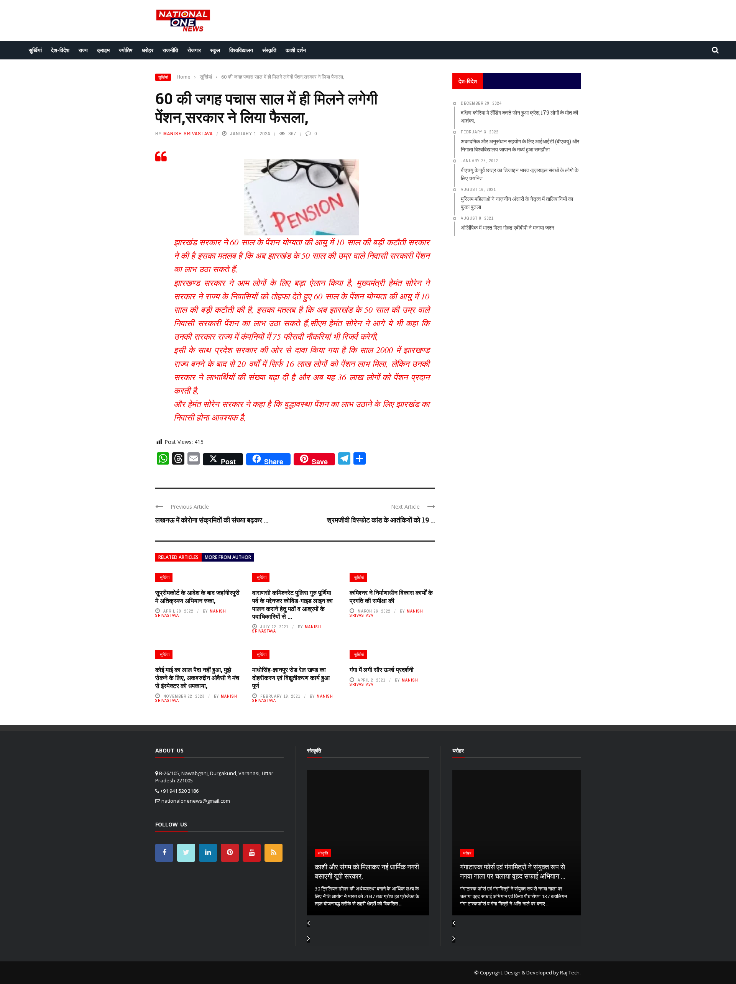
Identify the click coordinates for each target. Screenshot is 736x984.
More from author (228, 557)
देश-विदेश (60, 50)
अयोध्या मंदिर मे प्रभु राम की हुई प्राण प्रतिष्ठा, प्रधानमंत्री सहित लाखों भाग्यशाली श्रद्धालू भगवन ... (367, 867)
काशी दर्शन (296, 50)
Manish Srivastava (188, 133)
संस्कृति (269, 50)
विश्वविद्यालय (241, 50)
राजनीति (170, 50)
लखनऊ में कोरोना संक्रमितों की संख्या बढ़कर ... (211, 519)
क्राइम (103, 50)
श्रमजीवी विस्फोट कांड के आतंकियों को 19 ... (381, 519)
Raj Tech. (570, 972)
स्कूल (215, 50)
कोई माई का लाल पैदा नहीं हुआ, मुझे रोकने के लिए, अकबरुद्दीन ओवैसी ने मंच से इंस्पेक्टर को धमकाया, (197, 677)
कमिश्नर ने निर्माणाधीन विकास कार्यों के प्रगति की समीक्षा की (391, 596)
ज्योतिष (126, 50)
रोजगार (194, 50)
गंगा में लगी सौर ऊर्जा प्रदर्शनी (382, 669)
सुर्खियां (35, 50)
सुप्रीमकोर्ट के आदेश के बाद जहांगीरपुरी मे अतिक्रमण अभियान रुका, (197, 596)
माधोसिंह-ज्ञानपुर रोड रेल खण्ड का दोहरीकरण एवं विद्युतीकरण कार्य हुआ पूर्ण (291, 677)
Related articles (178, 557)
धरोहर (147, 50)
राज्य (83, 50)
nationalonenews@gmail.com (195, 800)
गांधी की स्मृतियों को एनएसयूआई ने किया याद (512, 876)
